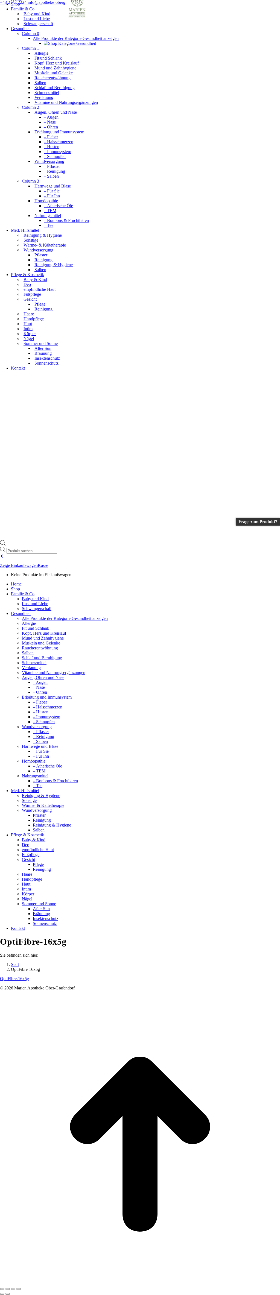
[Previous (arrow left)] (2, 1294)
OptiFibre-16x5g (14, 978)
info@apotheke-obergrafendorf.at (56, 2)
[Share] (7, 1289)
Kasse (43, 565)
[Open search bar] (2, 544)
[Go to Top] (140, 1282)
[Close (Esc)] (2, 1289)
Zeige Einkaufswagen (19, 565)
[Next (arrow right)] (7, 1294)
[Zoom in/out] (18, 1289)
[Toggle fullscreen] (13, 1289)
